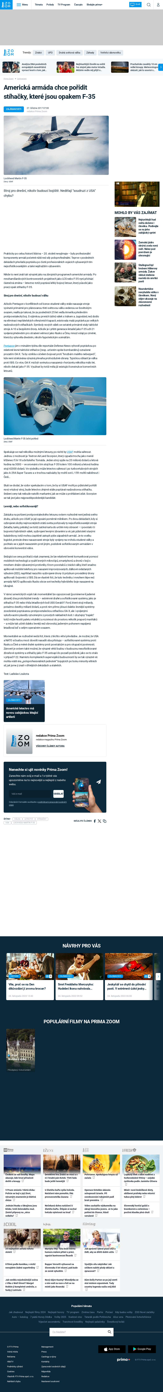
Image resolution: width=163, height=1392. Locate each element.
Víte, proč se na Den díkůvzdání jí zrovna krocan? (27, 986)
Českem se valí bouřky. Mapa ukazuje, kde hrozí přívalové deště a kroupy (20, 1178)
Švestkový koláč (115, 1321)
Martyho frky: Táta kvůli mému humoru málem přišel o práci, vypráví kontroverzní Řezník (60, 1252)
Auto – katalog (20, 1317)
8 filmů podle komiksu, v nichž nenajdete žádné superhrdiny (20, 1266)
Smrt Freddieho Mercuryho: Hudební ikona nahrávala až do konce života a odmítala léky (77, 987)
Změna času (88, 1312)
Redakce (45, 1376)
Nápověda (45, 1371)
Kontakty (45, 1361)
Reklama (11, 1356)
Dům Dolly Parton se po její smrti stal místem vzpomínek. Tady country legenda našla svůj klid (101, 1283)
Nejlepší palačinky (95, 1321)
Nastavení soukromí (50, 1381)
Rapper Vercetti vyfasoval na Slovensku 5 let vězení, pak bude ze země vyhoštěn (61, 1267)
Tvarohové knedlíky (73, 1321)
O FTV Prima (12, 1347)
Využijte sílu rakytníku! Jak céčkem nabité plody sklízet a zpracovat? (99, 1267)
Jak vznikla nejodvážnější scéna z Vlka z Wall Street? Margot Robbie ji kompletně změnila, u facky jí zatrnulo (21, 1285)
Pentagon (9, 345)
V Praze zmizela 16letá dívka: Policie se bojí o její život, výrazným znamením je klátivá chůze (20, 1195)
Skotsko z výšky (17, 1059)
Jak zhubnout (16, 1312)
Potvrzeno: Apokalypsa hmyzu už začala (101, 1176)
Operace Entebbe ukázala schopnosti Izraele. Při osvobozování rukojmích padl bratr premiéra (99, 1195)
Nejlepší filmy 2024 (35, 1312)
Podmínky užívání (15, 1366)
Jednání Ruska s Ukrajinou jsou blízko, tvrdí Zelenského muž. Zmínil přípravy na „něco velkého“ (21, 1210)
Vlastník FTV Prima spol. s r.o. (20, 1376)
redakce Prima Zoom (37, 111)
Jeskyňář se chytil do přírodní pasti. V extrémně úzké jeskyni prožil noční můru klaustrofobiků (127, 987)
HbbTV (10, 1361)
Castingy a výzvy (48, 1356)
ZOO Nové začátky (144, 1312)
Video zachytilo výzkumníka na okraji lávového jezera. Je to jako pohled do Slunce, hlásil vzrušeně (101, 1210)
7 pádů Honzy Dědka (41, 1317)
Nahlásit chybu (14, 1381)
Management (47, 1347)
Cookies (10, 1371)
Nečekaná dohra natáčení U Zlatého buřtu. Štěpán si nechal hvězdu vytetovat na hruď (61, 1209)
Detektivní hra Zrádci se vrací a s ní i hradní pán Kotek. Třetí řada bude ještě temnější (61, 1178)
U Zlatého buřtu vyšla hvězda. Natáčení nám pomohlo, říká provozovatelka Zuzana (60, 1193)
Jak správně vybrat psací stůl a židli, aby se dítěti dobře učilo (100, 1250)
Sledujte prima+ (94, 4)
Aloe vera (118, 1317)
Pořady (50, 4)
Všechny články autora (50, 746)
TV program (73, 1312)
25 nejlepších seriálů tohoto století (19, 1250)
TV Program (64, 4)
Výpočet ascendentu (49, 1321)
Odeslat (58, 793)
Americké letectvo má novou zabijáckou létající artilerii (22, 713)
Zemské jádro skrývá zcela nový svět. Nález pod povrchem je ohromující (148, 249)
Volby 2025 (60, 1317)
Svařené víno (75, 1317)
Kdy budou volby (123, 1312)
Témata (39, 4)
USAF (70, 451)
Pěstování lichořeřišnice (138, 1317)
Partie (100, 1312)
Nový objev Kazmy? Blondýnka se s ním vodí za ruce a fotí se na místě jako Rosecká (61, 1283)
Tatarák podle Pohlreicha (97, 1317)
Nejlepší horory (56, 1312)
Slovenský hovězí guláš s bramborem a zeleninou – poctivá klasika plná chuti (137, 1209)
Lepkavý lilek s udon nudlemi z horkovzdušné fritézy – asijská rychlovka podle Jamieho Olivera (140, 1178)
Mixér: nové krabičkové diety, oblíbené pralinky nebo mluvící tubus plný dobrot (139, 1193)
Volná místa (12, 1352)
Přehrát (14, 1055)
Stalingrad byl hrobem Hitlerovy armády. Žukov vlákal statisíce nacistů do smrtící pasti (148, 273)
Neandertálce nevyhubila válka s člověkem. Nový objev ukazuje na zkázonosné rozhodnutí (148, 297)
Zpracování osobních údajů (53, 1366)
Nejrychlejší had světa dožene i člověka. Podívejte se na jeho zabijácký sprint (148, 226)
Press (44, 1352)
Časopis (78, 4)
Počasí (109, 1312)
